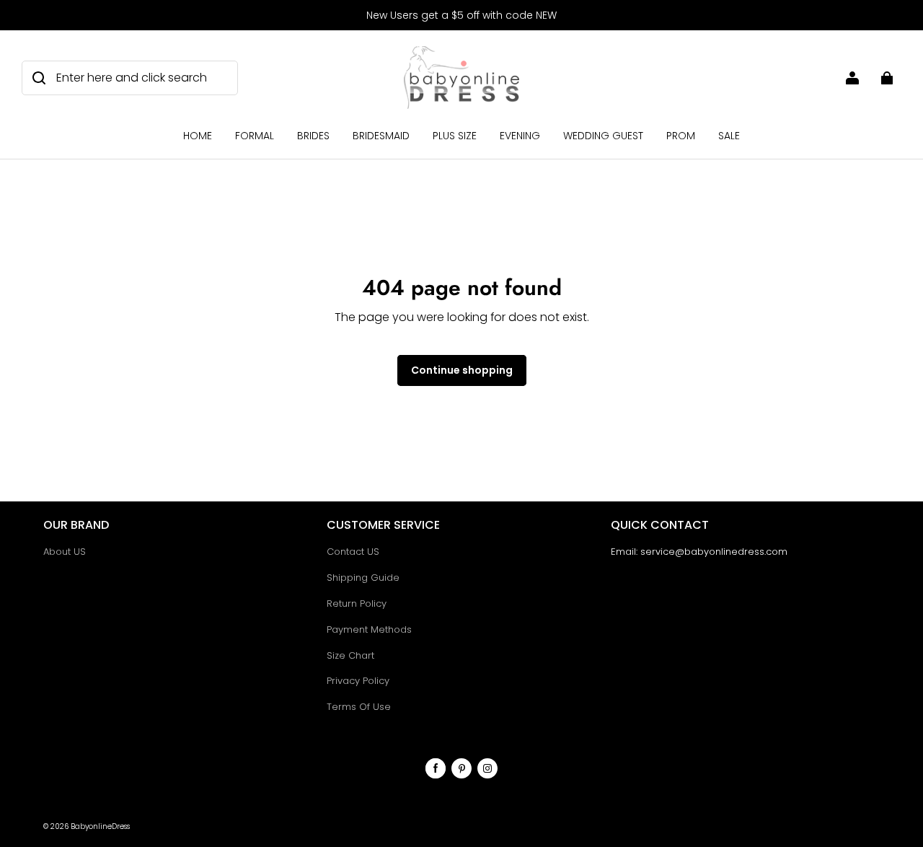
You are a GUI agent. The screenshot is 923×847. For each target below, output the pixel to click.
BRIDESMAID (381, 135)
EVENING (520, 135)
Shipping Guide (363, 577)
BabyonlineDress (100, 826)
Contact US (353, 551)
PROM (680, 135)
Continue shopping (462, 370)
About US (64, 551)
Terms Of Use (359, 707)
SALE (729, 135)
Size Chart (350, 655)
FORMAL (254, 135)
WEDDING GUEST (603, 135)
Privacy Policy (358, 681)
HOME (197, 135)
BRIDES (313, 135)
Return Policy (357, 603)
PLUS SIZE (455, 135)
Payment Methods (369, 629)
